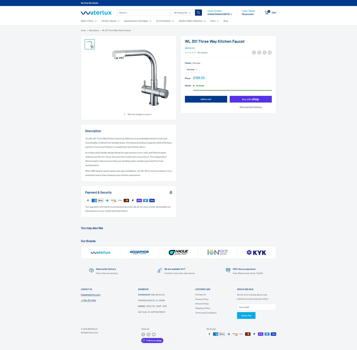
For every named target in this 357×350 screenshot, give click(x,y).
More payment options (251, 107)
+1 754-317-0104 (88, 300)
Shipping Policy (202, 308)
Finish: (192, 63)
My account (248, 14)
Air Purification (163, 20)
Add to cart (206, 99)
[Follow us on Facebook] (143, 334)
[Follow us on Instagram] (148, 334)
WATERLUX (190, 48)
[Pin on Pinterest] (259, 52)
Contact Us (200, 294)
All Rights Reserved (89, 332)
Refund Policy (202, 303)
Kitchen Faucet (109, 20)
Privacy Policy (202, 299)
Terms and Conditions (206, 312)
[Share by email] (270, 52)
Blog (226, 20)
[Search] (198, 13)
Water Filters (87, 20)
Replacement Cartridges (136, 20)
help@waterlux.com (90, 294)
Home (83, 30)
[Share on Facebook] (254, 52)
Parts (213, 20)
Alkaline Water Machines (190, 20)
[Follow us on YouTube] (154, 334)
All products (94, 30)
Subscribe (246, 315)
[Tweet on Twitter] (264, 52)
